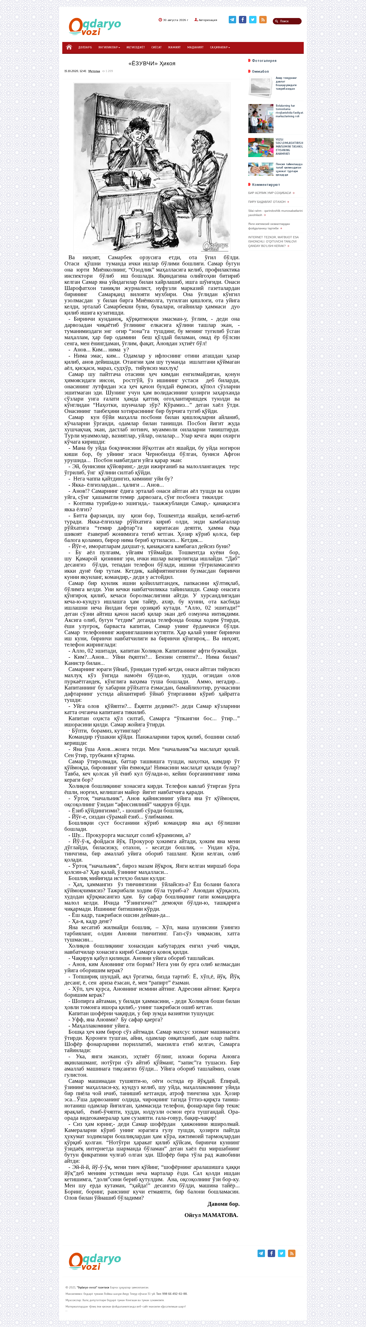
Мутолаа (94, 71)
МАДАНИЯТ (195, 47)
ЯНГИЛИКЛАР (108, 47)
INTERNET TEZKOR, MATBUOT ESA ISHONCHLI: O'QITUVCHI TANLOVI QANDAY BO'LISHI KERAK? (273, 241)
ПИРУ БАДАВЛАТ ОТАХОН (267, 201)
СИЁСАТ (156, 47)
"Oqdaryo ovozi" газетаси (93, 1287)
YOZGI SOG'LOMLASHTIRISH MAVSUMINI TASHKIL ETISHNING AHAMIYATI (289, 147)
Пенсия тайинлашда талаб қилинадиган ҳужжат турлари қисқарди (289, 169)
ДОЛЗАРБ (85, 47)
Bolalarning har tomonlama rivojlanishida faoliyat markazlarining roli (290, 111)
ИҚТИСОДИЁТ (135, 47)
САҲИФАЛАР (219, 47)
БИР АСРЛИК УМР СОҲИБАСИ (269, 193)
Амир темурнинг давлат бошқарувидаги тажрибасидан (286, 83)
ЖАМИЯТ (174, 47)
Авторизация (208, 20)
